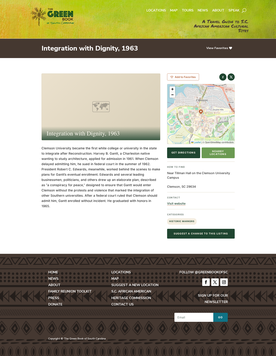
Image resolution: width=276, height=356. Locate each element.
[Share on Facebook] (222, 77)
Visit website (176, 203)
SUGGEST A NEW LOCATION (134, 285)
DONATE (55, 304)
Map (174, 11)
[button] (201, 111)
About (218, 11)
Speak (234, 11)
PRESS (53, 298)
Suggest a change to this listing (201, 233)
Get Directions (183, 152)
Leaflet (197, 142)
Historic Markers (182, 221)
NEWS (53, 278)
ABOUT (54, 285)
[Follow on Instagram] (224, 282)
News (203, 11)
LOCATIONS (121, 272)
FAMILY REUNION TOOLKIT (70, 291)
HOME (53, 272)
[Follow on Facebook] (206, 282)
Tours (188, 11)
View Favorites (217, 48)
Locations (156, 11)
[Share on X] (231, 77)
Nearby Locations (218, 153)
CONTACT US (122, 304)
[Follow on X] (215, 282)
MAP (115, 278)
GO (220, 317)
